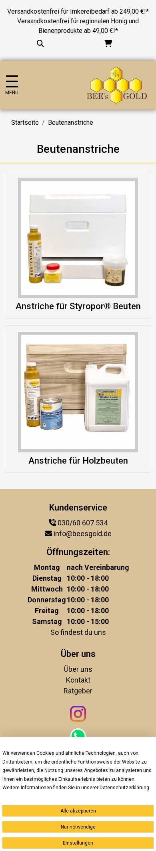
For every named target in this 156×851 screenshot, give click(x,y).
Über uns (78, 669)
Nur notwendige (78, 827)
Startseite (25, 122)
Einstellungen (78, 843)
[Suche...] (40, 43)
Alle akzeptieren (78, 811)
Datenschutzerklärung (124, 787)
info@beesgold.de (83, 533)
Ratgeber (78, 691)
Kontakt (78, 680)
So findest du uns (78, 632)
